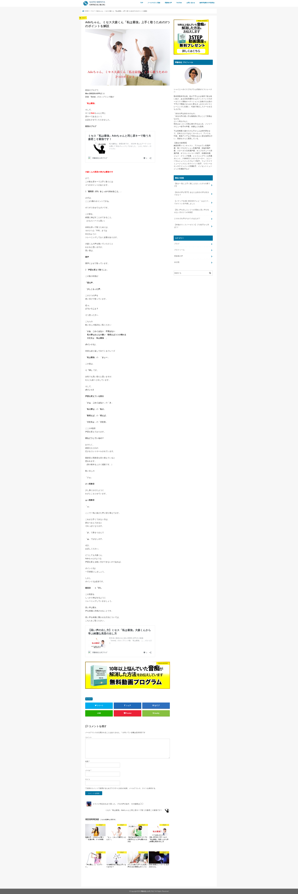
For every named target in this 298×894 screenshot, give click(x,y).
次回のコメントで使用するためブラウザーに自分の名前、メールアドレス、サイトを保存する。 (122, 788)
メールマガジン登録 (154, 2)
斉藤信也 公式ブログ (148, 891)
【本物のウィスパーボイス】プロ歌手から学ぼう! (191, 226)
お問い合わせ (191, 2)
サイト (87, 779)
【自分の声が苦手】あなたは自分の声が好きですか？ (191, 193)
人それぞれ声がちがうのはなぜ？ (187, 218)
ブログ (90, 699)
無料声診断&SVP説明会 (207, 2)
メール (88, 770)
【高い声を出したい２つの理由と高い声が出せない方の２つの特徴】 (191, 211)
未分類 (176, 262)
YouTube (179, 2)
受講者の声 (168, 2)
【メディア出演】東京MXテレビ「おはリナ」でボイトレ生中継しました (192, 202)
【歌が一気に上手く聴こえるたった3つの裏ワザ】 (192, 185)
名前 (87, 761)
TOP (141, 2)
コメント (88, 737)
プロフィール (179, 250)
